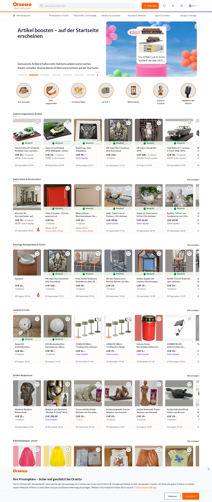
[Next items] (199, 143)
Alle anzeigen (193, 179)
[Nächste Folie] (97, 75)
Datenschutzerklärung (145, 487)
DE (193, 5)
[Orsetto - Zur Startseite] (22, 5)
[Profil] (173, 6)
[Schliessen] (208, 469)
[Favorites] (164, 6)
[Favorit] (37, 123)
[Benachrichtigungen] (181, 6)
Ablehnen (172, 496)
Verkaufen (151, 5)
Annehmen (191, 496)
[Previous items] (13, 143)
